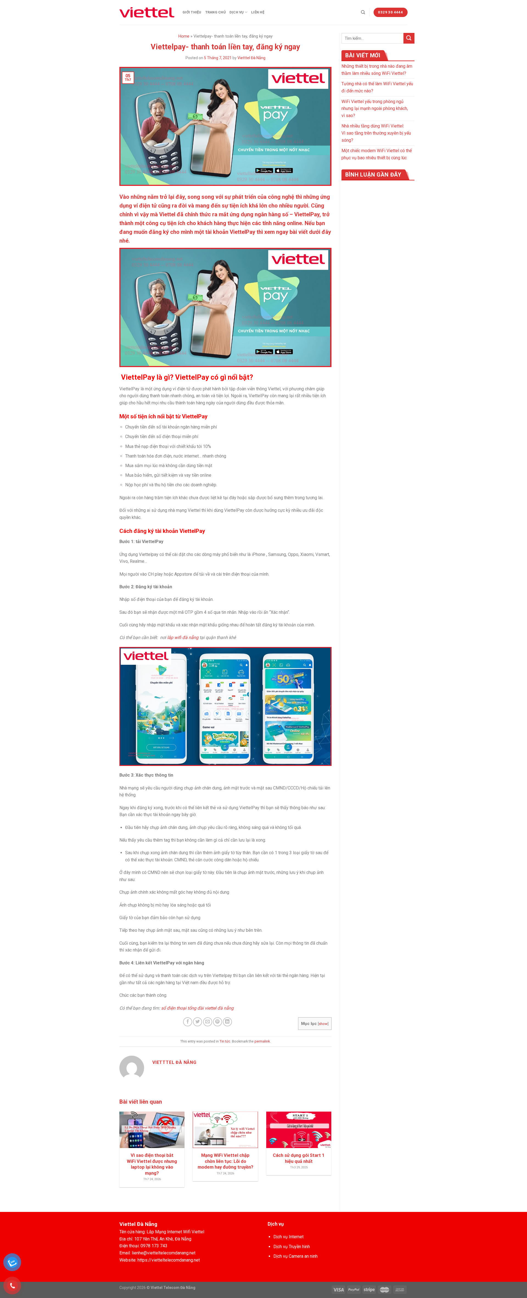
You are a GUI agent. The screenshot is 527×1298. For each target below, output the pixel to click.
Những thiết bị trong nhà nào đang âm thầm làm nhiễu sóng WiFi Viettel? (376, 70)
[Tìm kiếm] (363, 12)
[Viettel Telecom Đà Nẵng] (146, 12)
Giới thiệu (192, 12)
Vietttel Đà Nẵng (251, 58)
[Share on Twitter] (197, 1021)
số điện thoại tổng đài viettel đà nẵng (197, 1008)
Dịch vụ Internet (288, 1236)
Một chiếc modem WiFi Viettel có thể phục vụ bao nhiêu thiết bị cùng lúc (376, 154)
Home (183, 36)
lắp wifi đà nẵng (182, 637)
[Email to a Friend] (207, 1021)
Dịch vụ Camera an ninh (295, 1256)
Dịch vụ (236, 12)
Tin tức (225, 1041)
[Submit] (408, 38)
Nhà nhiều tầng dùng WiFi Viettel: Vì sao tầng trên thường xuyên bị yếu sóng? (376, 133)
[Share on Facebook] (187, 1021)
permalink (262, 1041)
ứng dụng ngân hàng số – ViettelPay (274, 214)
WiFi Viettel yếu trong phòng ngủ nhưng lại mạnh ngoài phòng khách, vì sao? (374, 108)
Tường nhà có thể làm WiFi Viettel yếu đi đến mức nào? (377, 87)
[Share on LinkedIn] (227, 1021)
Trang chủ (215, 12)
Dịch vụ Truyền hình (291, 1246)
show (323, 1023)
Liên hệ (257, 12)
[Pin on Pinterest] (217, 1021)
